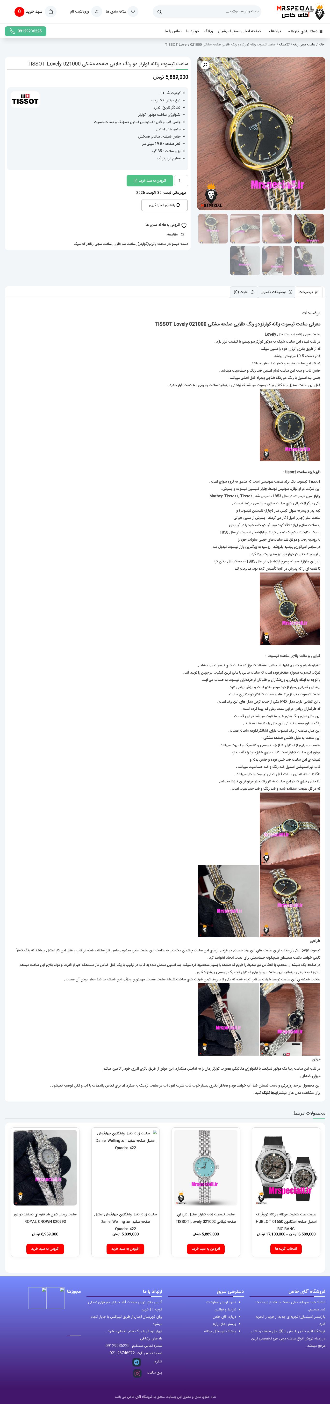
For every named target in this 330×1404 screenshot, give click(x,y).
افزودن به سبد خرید (152, 181)
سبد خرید (30, 11)
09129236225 (30, 31)
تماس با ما (173, 31)
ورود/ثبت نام (80, 12)
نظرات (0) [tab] (241, 292)
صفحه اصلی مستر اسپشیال (239, 31)
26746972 (126, 1353)
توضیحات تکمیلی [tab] (274, 292)
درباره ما (192, 31)
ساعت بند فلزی (125, 244)
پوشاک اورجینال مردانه (220, 1331)
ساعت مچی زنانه (304, 44)
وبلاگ (208, 31)
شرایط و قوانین (225, 1310)
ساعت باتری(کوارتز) (151, 244)
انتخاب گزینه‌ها (286, 1249)
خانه (321, 44)
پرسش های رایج (224, 1324)
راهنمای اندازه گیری (162, 205)
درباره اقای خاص (224, 1317)
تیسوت (173, 244)
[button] (205, 65)
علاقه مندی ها (116, 12)
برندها (276, 31)
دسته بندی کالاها (304, 31)
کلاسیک (284, 44)
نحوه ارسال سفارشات (221, 1302)
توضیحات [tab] (306, 292)
